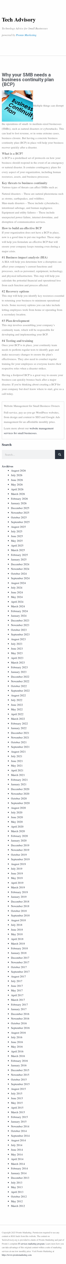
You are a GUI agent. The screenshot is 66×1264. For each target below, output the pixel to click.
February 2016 (19, 1060)
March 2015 (18, 1112)
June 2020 (17, 817)
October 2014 (19, 1131)
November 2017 (20, 962)
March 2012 (18, 1206)
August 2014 (18, 1140)
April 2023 (17, 658)
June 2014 (17, 1149)
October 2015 (19, 1079)
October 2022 (19, 686)
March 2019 (18, 887)
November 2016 (20, 1018)
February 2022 (19, 723)
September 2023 (20, 634)
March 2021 (18, 775)
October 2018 (19, 911)
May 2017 (17, 990)
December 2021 (20, 733)
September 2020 (20, 803)
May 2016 (17, 1046)
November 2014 (20, 1126)
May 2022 (17, 709)
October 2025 (19, 517)
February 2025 (19, 555)
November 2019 (20, 850)
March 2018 (18, 943)
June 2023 (17, 648)
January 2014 (19, 1173)
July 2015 (16, 1093)
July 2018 (16, 925)
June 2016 (17, 1042)
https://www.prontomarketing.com (17, 1254)
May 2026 (17, 484)
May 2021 (17, 765)
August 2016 (18, 1032)
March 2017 (18, 1000)
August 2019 (18, 864)
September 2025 (20, 522)
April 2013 (17, 1192)
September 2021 (20, 747)
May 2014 (17, 1154)
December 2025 (20, 508)
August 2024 (18, 583)
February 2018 (19, 948)
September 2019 (20, 859)
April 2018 (17, 939)
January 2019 (19, 896)
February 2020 (19, 836)
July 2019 (16, 868)
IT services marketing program (31, 1243)
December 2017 (20, 957)
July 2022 (16, 700)
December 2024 (20, 564)
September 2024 (20, 578)
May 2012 (17, 1201)
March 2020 (18, 831)
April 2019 (17, 882)
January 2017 (19, 1009)
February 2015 (19, 1117)
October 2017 (19, 967)
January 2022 (19, 728)
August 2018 (18, 920)
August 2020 (18, 808)
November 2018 (20, 906)
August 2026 (18, 470)
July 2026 (16, 475)
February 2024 (19, 611)
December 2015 (20, 1070)
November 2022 (20, 681)
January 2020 (19, 840)
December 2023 (20, 620)
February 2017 (19, 1004)
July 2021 (16, 756)
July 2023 (16, 644)
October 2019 (19, 854)
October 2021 (19, 742)
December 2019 (20, 845)
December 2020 (20, 789)
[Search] (59, 454)
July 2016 (16, 1037)
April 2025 (17, 545)
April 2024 (17, 601)
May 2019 (17, 878)
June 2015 (17, 1098)
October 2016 (19, 1023)
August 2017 (18, 976)
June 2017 (17, 986)
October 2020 (19, 798)
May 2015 (17, 1103)
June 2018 (17, 929)
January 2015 (19, 1121)
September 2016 (20, 1028)
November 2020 (20, 793)
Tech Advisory (19, 19)
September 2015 (20, 1084)
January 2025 (19, 559)
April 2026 (17, 489)
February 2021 (19, 779)
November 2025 (20, 512)
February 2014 (19, 1168)
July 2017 (16, 981)
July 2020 (16, 812)
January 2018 (19, 953)
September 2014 (20, 1135)
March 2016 (18, 1056)
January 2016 (19, 1065)
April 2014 (17, 1159)
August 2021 (18, 751)
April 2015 (17, 1107)
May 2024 (17, 597)
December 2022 (20, 676)
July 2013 (16, 1182)
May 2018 (17, 934)
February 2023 (19, 667)
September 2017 (20, 971)
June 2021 (17, 761)
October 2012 (19, 1196)
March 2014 (18, 1164)
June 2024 (17, 592)
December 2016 (20, 1014)
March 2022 (18, 718)
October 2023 (19, 630)
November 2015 (20, 1074)
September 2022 (20, 690)
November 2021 (20, 737)
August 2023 (18, 639)
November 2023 (20, 625)
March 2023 (18, 662)
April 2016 (17, 1051)
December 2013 (20, 1178)
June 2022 (17, 704)
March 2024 (18, 606)
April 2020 (17, 826)
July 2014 (16, 1145)
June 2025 (17, 536)
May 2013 (17, 1187)
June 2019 (17, 873)
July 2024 (16, 587)
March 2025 (18, 550)
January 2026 (19, 503)
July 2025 (16, 531)
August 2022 (18, 695)
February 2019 (19, 892)
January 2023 (19, 672)
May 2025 (17, 540)
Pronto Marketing (26, 35)
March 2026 (18, 494)
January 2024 (19, 615)
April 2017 (17, 995)
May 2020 (17, 822)
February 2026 (19, 498)
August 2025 (18, 526)
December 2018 (20, 901)
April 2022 (17, 714)
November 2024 (20, 569)
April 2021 (17, 770)
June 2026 (17, 480)
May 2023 (17, 653)
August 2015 (18, 1089)
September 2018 (20, 915)
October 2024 (19, 573)
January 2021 (19, 784)
